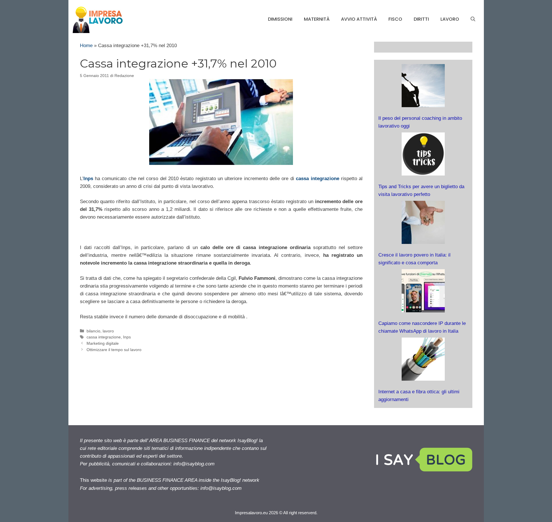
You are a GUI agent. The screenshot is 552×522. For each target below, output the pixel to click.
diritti (421, 19)
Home (86, 45)
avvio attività (359, 19)
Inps (88, 178)
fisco (395, 19)
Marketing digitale (103, 343)
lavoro (449, 19)
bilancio (93, 331)
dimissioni (280, 19)
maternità (316, 19)
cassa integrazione (317, 178)
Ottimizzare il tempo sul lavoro (114, 349)
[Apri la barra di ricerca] (473, 19)
